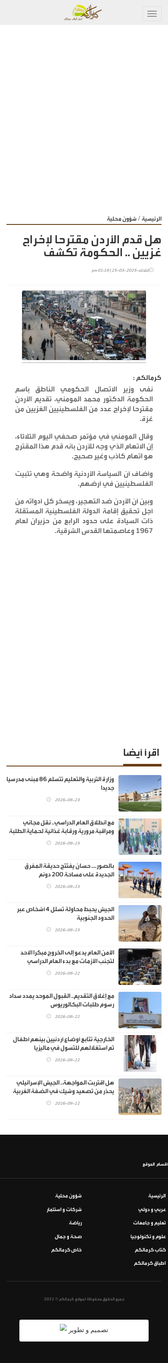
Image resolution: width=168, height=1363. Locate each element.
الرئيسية (152, 218)
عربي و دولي (152, 1209)
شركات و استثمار (64, 1209)
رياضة (75, 1223)
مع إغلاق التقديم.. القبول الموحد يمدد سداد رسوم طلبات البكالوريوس (61, 1000)
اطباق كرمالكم (150, 1263)
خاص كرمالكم (66, 1250)
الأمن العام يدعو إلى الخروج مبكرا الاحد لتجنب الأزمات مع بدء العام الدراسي (67, 957)
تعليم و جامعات (149, 1223)
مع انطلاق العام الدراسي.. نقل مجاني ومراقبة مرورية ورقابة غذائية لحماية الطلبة (61, 827)
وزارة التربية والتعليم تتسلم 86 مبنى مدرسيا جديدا (60, 783)
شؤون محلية (122, 218)
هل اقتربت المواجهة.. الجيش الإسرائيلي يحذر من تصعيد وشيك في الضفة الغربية (63, 1087)
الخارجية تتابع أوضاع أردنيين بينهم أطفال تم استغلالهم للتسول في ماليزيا (63, 1044)
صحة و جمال (68, 1236)
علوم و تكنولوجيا (148, 1236)
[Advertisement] (84, 113)
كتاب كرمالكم (150, 1250)
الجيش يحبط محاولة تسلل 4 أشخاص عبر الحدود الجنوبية (65, 914)
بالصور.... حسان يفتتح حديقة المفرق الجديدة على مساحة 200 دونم (69, 870)
